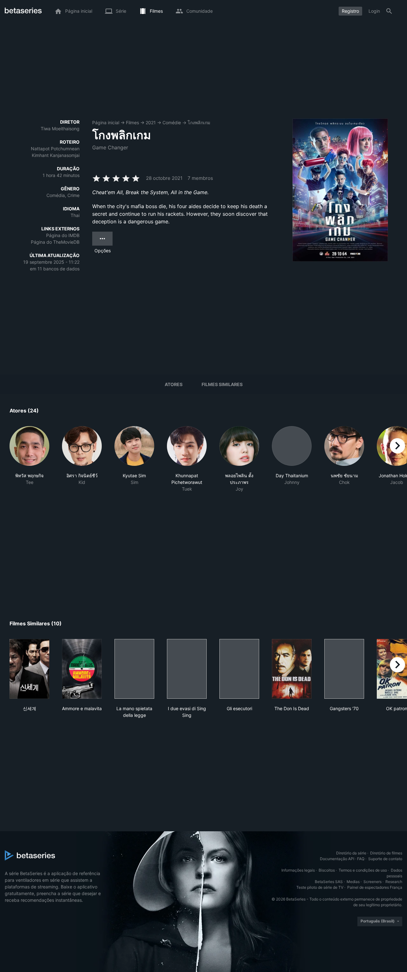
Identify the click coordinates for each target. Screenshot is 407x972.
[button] (29, 462)
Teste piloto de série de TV (319, 887)
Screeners (372, 881)
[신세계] (29, 669)
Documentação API (337, 858)
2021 (151, 122)
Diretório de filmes (386, 853)
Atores (174, 384)
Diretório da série (351, 853)
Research (393, 881)
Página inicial (105, 122)
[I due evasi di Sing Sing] (187, 669)
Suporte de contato (385, 858)
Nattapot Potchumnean (55, 148)
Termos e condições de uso (363, 870)
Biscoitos (327, 870)
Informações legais (298, 870)
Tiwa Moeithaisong (60, 128)
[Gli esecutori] (239, 669)
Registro (350, 11)
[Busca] (389, 11)
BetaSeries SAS (329, 881)
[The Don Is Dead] (292, 669)
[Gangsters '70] (344, 669)
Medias (353, 881)
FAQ (360, 858)
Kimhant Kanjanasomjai (55, 155)
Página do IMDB (62, 235)
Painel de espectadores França (374, 887)
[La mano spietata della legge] (134, 669)
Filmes (132, 122)
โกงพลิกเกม (199, 122)
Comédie (171, 122)
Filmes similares (222, 384)
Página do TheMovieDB (55, 242)
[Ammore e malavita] (82, 669)
